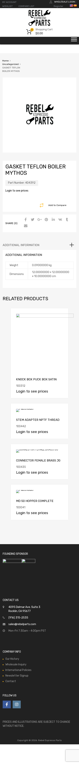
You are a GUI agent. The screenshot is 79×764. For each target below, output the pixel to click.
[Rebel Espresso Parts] (39, 25)
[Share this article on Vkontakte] (59, 219)
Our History (12, 659)
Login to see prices (16, 190)
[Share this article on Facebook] (25, 219)
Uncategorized (10, 64)
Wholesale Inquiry (15, 664)
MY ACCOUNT (9, 2)
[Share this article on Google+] (38, 219)
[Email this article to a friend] (25, 226)
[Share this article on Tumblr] (66, 219)
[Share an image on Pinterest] (45, 219)
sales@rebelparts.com (22, 624)
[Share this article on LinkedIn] (52, 219)
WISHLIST (7, 6)
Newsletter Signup (16, 675)
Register (58, 6)
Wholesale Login (64, 1)
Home (5, 60)
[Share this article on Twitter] (32, 219)
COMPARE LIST (26, 6)
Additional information (21, 245)
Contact (10, 681)
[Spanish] (75, 5)
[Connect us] (7, 704)
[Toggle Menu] (74, 41)
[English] (71, 5)
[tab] (39, 245)
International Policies (18, 670)
